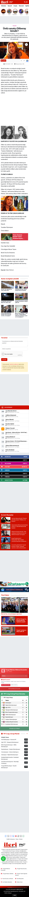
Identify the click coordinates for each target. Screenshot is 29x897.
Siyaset (10, 6)
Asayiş (15, 6)
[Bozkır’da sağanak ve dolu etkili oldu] (7, 284)
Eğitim (27, 6)
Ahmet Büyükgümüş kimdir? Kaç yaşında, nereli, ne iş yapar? (6, 314)
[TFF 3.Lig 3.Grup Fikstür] (27, 733)
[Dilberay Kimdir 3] (14, 203)
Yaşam (14, 25)
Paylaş (4, 60)
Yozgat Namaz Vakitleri (8, 873)
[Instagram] (11, 836)
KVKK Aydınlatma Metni (18, 893)
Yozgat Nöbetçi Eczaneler (5, 869)
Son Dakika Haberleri (7, 882)
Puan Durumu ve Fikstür (8, 878)
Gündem (3, 6)
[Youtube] (16, 836)
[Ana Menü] (27, 2)
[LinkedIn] (13, 836)
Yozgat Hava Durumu (22, 868)
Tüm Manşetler (20, 878)
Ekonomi (21, 6)
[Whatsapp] (23, 836)
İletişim (20, 839)
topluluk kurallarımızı (14, 364)
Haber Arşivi (19, 882)
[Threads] (21, 836)
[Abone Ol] (27, 60)
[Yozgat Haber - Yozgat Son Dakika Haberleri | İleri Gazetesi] (7, 2)
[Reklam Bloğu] (14, 583)
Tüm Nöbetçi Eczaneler (15, 688)
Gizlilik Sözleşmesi (11, 839)
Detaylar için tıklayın (14, 728)
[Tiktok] (18, 836)
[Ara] (25, 2)
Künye (17, 839)
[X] (8, 836)
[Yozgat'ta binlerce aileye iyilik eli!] (21, 296)
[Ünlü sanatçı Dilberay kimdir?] (14, 50)
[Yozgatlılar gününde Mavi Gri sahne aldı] (7, 296)
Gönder (4, 359)
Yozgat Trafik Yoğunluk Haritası (21, 874)
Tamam (14, 895)
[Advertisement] (14, 109)
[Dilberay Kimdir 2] (14, 132)
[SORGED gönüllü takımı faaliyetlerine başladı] (21, 284)
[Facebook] (6, 836)
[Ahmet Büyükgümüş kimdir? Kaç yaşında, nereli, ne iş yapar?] (7, 308)
